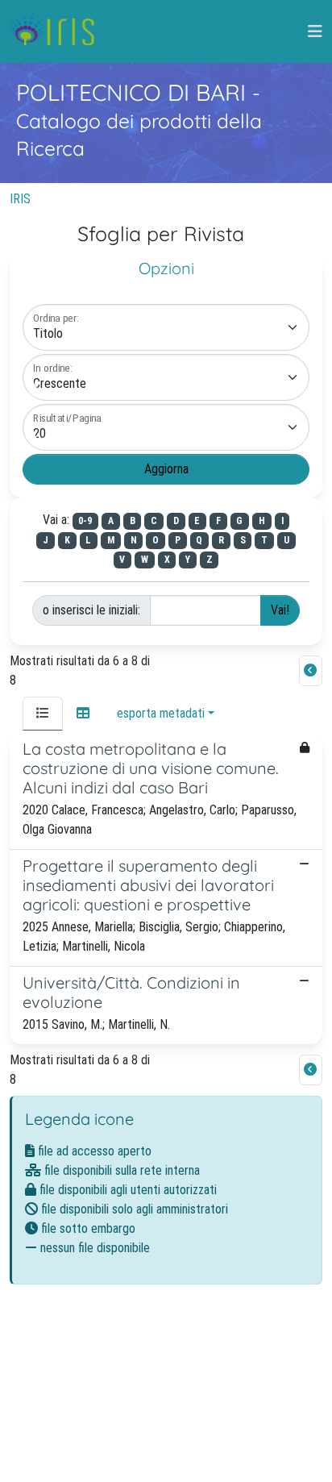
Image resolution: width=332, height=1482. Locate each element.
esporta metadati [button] (161, 713)
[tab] (43, 714)
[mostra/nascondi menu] (315, 31)
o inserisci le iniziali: (91, 610)
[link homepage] (58, 31)
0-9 (85, 521)
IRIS (20, 198)
